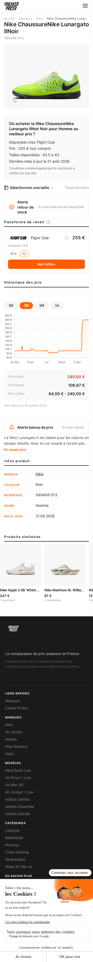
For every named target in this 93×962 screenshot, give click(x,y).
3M (26, 306)
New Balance (16, 746)
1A (57, 306)
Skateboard (15, 859)
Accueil (9, 18)
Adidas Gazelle (17, 814)
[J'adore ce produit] (17, 99)
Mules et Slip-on (18, 866)
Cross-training (17, 852)
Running (12, 845)
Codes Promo (16, 708)
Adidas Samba (17, 799)
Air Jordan (13, 732)
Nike (39, 18)
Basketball (14, 838)
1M (11, 306)
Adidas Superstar (19, 806)
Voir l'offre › (46, 264)
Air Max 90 (14, 785)
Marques (25, 18)
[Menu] (85, 6)
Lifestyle (12, 830)
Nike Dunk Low (18, 770)
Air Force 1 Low (18, 777)
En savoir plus (15, 449)
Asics (9, 754)
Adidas (11, 739)
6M (42, 306)
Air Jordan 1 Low (19, 792)
